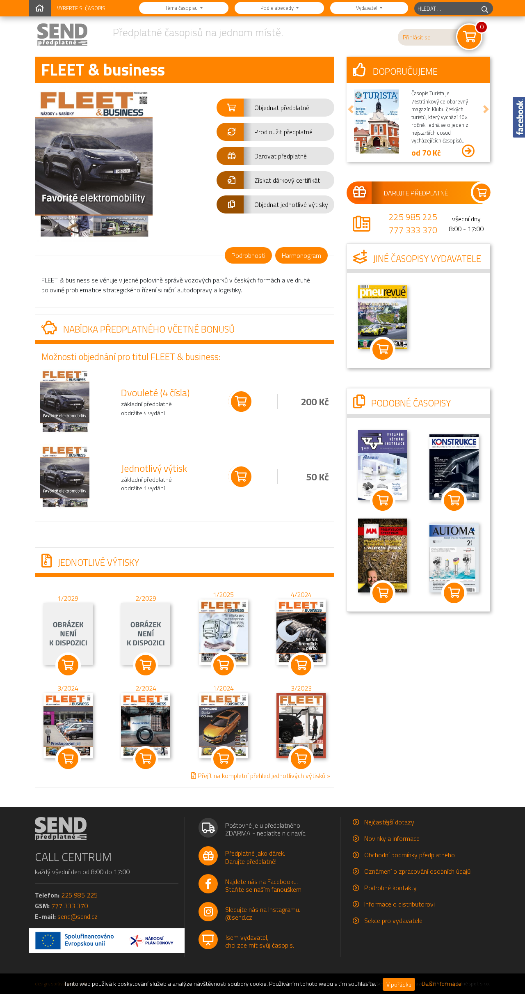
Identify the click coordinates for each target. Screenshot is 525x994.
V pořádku (398, 984)
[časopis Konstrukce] (454, 466)
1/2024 (223, 688)
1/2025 (223, 594)
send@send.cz (77, 916)
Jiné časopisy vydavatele (426, 259)
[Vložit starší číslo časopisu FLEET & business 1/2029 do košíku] (68, 633)
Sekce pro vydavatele (393, 920)
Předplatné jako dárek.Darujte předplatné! (255, 857)
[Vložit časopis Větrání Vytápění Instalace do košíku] (382, 500)
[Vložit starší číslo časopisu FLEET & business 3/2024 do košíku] (68, 725)
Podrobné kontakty (390, 888)
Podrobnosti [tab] (248, 255)
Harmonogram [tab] (301, 255)
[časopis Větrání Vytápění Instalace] (382, 464)
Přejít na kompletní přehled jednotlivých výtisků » (263, 776)
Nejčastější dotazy (389, 822)
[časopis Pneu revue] (382, 316)
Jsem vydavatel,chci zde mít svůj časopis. (259, 941)
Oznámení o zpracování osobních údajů (417, 871)
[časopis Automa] (454, 557)
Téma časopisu (182, 8)
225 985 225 (413, 216)
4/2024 (301, 594)
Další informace (441, 983)
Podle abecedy (277, 8)
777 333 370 (413, 229)
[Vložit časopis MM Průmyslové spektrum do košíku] (382, 593)
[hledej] (485, 8)
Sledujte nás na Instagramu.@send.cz (262, 913)
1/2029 (67, 598)
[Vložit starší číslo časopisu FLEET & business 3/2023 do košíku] (301, 725)
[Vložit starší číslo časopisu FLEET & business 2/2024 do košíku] (145, 725)
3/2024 (67, 688)
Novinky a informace (392, 838)
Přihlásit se (417, 37)
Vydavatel (367, 8)
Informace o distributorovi (399, 904)
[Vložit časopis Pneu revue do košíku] (382, 349)
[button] (275, 108)
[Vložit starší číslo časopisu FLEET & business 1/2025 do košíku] (223, 631)
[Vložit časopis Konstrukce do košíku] (454, 500)
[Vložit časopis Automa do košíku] (454, 593)
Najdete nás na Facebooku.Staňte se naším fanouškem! (264, 885)
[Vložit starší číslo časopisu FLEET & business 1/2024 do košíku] (223, 725)
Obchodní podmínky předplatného (409, 855)
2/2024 (145, 688)
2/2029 (145, 598)
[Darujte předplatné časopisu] (418, 192)
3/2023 (301, 688)
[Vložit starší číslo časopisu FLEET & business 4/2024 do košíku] (301, 631)
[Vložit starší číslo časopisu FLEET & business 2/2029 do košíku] (145, 633)
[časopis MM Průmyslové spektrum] (382, 555)
